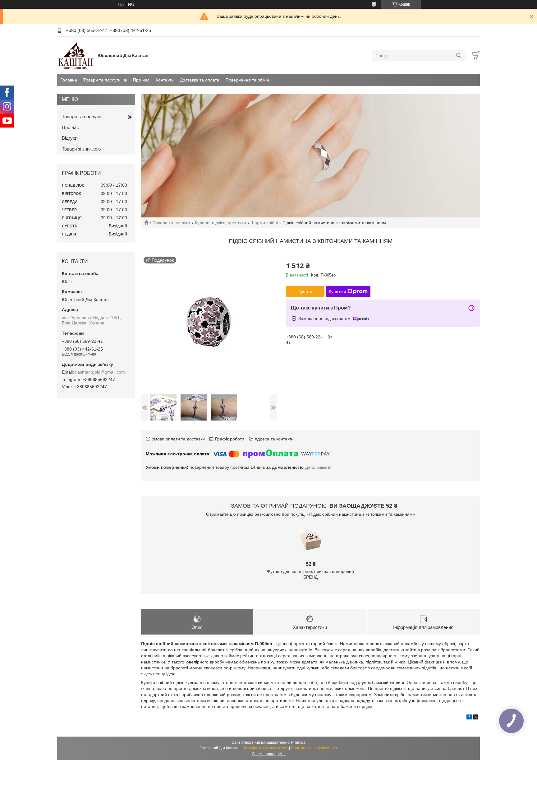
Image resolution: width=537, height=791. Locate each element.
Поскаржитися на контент (265, 748)
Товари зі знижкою (81, 148)
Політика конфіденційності (314, 748)
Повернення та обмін (247, 79)
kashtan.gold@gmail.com (100, 372)
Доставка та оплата (199, 79)
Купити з (337, 291)
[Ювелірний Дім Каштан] (75, 55)
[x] (475, 717)
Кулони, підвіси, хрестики (220, 222)
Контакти (165, 79)
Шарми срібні (264, 222)
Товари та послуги (102, 79)
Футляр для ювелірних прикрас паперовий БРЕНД (310, 574)
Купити (305, 291)
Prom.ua (298, 742)
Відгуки (69, 138)
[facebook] (469, 717)
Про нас (141, 79)
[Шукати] (459, 55)
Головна (68, 79)
